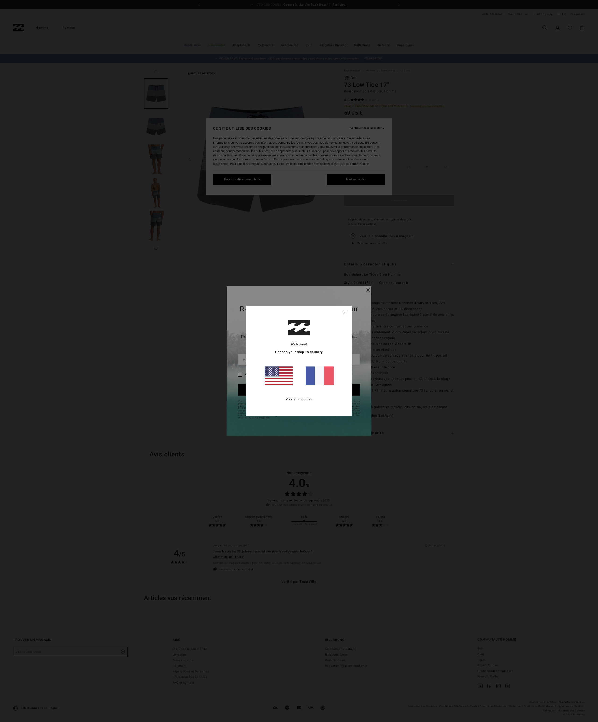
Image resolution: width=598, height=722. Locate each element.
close (344, 312)
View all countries (299, 400)
